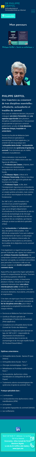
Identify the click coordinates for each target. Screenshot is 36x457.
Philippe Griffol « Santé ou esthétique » (18, 47)
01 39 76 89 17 (10, 436)
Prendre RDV (8, 15)
